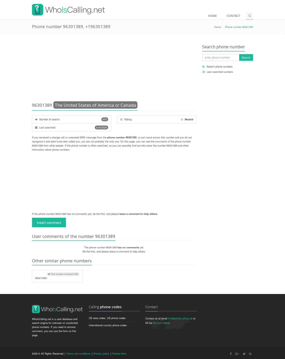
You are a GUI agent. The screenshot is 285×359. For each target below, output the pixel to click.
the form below (161, 323)
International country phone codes (108, 325)
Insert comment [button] (49, 222)
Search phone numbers (220, 66)
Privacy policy (101, 353)
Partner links (119, 353)
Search (246, 57)
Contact (233, 16)
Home (212, 16)
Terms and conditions (78, 353)
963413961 (56, 276)
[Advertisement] (114, 69)
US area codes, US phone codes (107, 318)
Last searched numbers (220, 72)
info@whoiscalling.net (180, 318)
